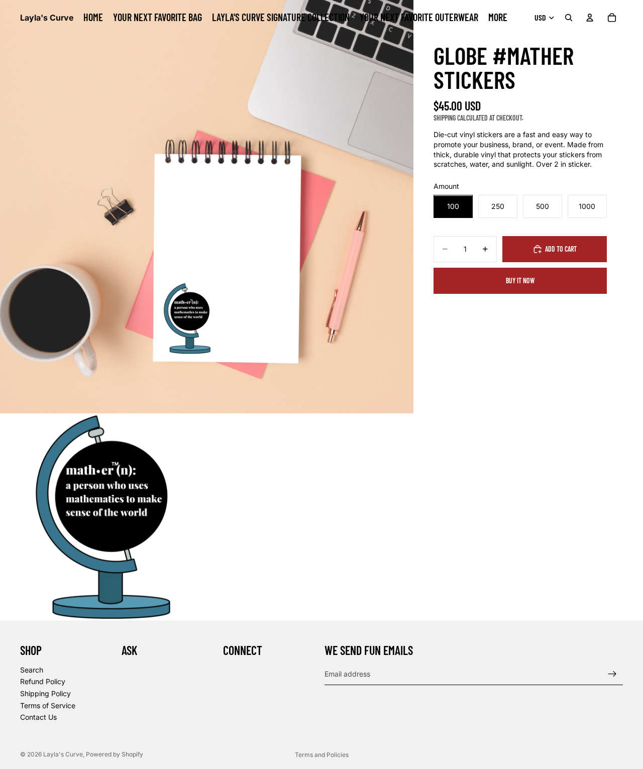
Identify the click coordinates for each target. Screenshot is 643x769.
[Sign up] (612, 674)
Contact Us (38, 717)
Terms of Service (47, 705)
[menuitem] (497, 18)
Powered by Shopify (114, 754)
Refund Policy (42, 682)
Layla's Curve (63, 754)
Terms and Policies (322, 754)
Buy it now (520, 281)
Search (31, 670)
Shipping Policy (45, 693)
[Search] (569, 18)
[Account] (590, 18)
